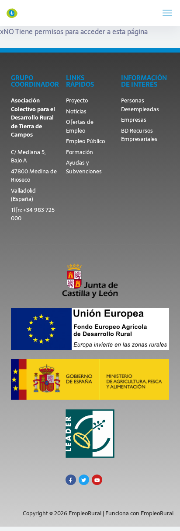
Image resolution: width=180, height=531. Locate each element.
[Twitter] (84, 480)
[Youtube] (97, 480)
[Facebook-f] (71, 480)
